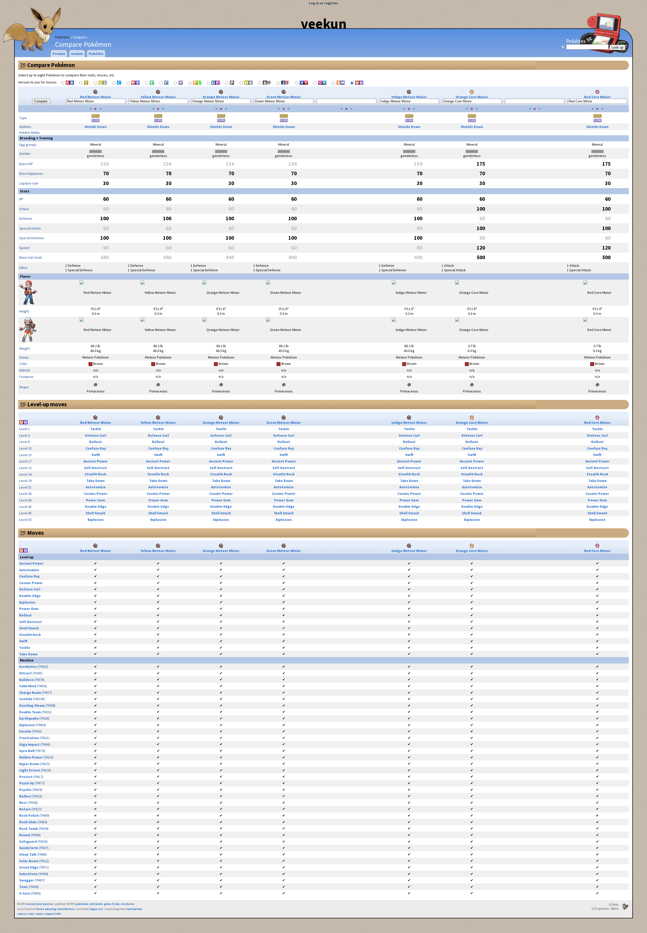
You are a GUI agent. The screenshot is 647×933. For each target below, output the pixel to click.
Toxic (23, 886)
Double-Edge (95, 506)
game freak (111, 904)
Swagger (26, 880)
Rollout (95, 441)
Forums (59, 53)
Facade (25, 731)
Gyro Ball (26, 750)
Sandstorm (28, 848)
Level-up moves (47, 404)
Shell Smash (95, 513)
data (39, 914)
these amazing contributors (55, 909)
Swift (95, 454)
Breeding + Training (36, 138)
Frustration (29, 738)
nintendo (96, 904)
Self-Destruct (95, 467)
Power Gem (95, 500)
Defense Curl (95, 435)
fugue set (96, 909)
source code (25, 914)
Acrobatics (28, 666)
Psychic (25, 789)
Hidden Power (31, 757)
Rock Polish (29, 815)
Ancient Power (95, 461)
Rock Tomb (28, 828)
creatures (127, 904)
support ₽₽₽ (52, 914)
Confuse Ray (95, 448)
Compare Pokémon (51, 65)
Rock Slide (28, 822)
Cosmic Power (95, 493)
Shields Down (95, 126)
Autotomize (96, 487)
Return (25, 809)
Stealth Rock (95, 474)
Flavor (25, 276)
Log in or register (323, 3)
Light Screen (29, 770)
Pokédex (62, 37)
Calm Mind (27, 686)
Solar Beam (28, 861)
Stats (24, 191)
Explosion (96, 519)
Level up (27, 557)
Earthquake (29, 718)
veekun (323, 23)
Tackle (95, 429)
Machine (27, 660)
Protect (26, 776)
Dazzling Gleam (32, 705)
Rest (23, 802)
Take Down (95, 480)
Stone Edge (28, 867)
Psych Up (26, 783)
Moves (35, 532)
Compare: (41, 101)
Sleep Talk (27, 854)
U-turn (24, 893)
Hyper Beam (29, 764)
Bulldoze (26, 679)
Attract (25, 673)
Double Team (30, 712)
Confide (25, 699)
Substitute (28, 874)
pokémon (82, 904)
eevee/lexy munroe (39, 904)
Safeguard (28, 841)
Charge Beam (30, 692)
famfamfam (134, 909)
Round (24, 835)
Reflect (25, 796)
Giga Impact (29, 744)
